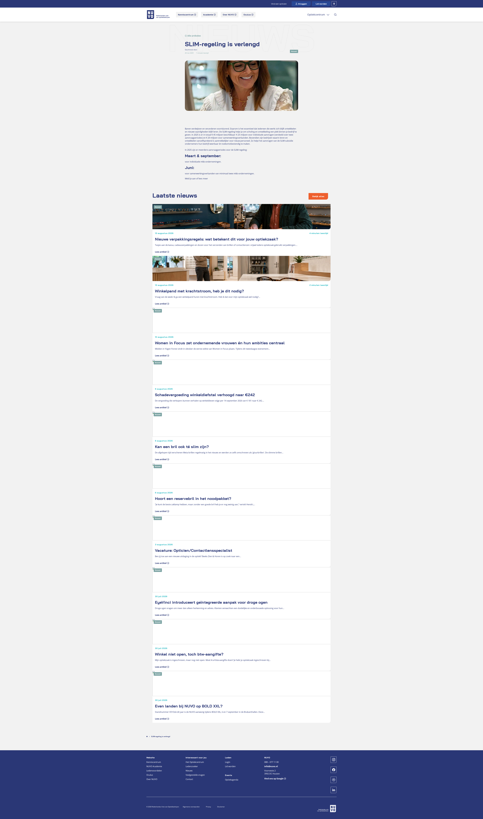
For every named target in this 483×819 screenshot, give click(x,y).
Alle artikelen (194, 35)
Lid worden (321, 4)
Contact (189, 779)
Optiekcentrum (316, 14)
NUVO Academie (154, 766)
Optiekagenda (231, 779)
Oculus (149, 775)
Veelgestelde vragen (195, 775)
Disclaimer (221, 807)
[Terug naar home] (158, 15)
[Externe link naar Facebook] (334, 770)
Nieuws (189, 770)
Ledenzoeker (192, 766)
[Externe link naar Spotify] (334, 780)
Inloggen (302, 4)
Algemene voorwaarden (191, 807)
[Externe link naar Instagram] (334, 760)
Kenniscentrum (153, 762)
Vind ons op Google (273, 778)
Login (227, 762)
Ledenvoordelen (154, 770)
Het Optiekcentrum (195, 762)
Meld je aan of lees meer (196, 178)
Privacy (208, 807)
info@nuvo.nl (271, 766)
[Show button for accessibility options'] (334, 3)
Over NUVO (151, 779)
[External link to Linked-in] (334, 790)
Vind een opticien (279, 4)
